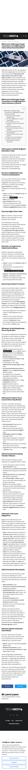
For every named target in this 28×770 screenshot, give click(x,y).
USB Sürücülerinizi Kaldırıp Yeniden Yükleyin (15, 134)
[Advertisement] (14, 19)
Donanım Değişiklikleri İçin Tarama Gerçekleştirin (15, 119)
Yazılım (9, 41)
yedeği (15, 307)
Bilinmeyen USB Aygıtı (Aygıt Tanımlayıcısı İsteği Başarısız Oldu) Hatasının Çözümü (14, 112)
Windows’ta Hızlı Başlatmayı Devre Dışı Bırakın (15, 128)
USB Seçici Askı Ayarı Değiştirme (14, 137)
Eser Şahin (4, 41)
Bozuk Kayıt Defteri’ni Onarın (14, 126)
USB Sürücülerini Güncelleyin (14, 138)
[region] (14, 755)
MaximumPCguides (14, 723)
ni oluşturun (21, 307)
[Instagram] (17, 715)
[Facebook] (10, 715)
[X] (14, 715)
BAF (13, 720)
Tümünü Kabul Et (14, 758)
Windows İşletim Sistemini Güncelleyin (13, 141)
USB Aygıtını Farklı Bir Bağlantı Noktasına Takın (13, 116)
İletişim (8, 720)
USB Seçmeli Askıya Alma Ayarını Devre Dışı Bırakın (14, 131)
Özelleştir (14, 762)
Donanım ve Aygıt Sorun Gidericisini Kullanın (15, 124)
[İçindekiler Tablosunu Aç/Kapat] (23, 108)
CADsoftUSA (18, 720)
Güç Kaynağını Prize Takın (13, 121)
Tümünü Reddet (14, 766)
